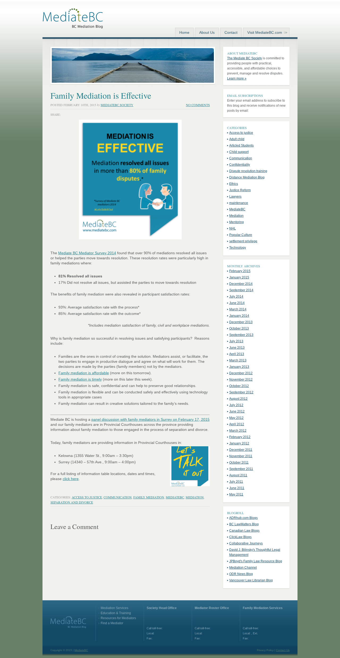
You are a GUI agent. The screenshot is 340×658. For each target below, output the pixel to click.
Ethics (233, 184)
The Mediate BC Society (244, 58)
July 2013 (236, 341)
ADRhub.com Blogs (243, 518)
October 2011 (239, 462)
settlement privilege (243, 241)
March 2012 (237, 430)
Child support (239, 152)
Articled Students (241, 145)
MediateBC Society (117, 105)
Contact (230, 32)
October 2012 (239, 386)
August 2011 (238, 475)
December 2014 (241, 284)
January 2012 (239, 443)
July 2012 (236, 405)
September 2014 (241, 290)
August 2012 (238, 399)
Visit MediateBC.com (264, 32)
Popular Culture (240, 235)
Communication (118, 497)
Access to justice (87, 497)
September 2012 (241, 392)
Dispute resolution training (248, 171)
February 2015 (239, 271)
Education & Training (116, 613)
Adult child (236, 139)
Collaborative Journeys (246, 543)
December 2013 (241, 322)
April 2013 (236, 354)
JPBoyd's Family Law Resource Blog (255, 561)
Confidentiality (239, 164)
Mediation (195, 497)
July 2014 (236, 296)
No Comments (198, 105)
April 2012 (236, 424)
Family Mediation (148, 497)
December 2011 (240, 450)
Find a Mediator (112, 623)
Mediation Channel (243, 567)
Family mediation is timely (80, 379)
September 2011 (241, 469)
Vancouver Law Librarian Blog (251, 580)
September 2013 (241, 335)
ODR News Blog (241, 574)
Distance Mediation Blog (247, 177)
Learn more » (236, 78)
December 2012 (241, 373)
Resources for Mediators (118, 618)
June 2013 (237, 347)
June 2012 (237, 411)
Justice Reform (240, 190)
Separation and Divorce (71, 502)
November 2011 (240, 456)
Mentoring (236, 222)
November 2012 (241, 379)
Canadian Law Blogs (244, 530)
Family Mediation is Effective (100, 95)
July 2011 (236, 482)
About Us (207, 32)
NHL (232, 228)
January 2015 (239, 277)
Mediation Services (114, 608)
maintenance (238, 203)
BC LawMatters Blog (244, 524)
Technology (237, 247)
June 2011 (236, 488)
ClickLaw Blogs (240, 537)
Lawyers (235, 196)
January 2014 (239, 316)
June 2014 (237, 303)
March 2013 (237, 360)
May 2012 (236, 418)
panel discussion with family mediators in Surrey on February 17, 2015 (150, 419)
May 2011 (236, 494)
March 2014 (237, 309)
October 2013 (239, 328)
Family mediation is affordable (83, 373)
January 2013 (239, 367)
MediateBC (175, 497)
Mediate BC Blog (72, 19)
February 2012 (239, 437)
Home (184, 32)
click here (71, 479)
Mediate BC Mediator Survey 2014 (87, 253)
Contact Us (283, 650)
